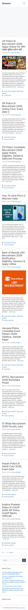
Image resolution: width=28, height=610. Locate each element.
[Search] (24, 560)
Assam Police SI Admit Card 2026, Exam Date (12, 466)
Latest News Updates (10, 91)
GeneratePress (21, 607)
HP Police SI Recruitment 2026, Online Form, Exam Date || (12, 107)
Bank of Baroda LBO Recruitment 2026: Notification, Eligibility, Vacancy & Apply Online (13, 258)
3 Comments (7, 95)
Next (12, 552)
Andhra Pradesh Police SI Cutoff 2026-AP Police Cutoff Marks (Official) (11, 510)
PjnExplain (6, 3)
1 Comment (7, 369)
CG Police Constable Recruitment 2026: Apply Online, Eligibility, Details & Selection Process (13, 153)
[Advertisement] (14, 21)
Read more (21, 87)
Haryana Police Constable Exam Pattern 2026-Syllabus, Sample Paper (11, 334)
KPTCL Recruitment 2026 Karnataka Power (13, 380)
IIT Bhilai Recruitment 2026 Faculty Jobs (14, 425)
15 (8, 552)
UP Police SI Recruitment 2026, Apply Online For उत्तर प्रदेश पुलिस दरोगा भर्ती (13, 45)
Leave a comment (9, 139)
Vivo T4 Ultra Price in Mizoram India (13, 197)
